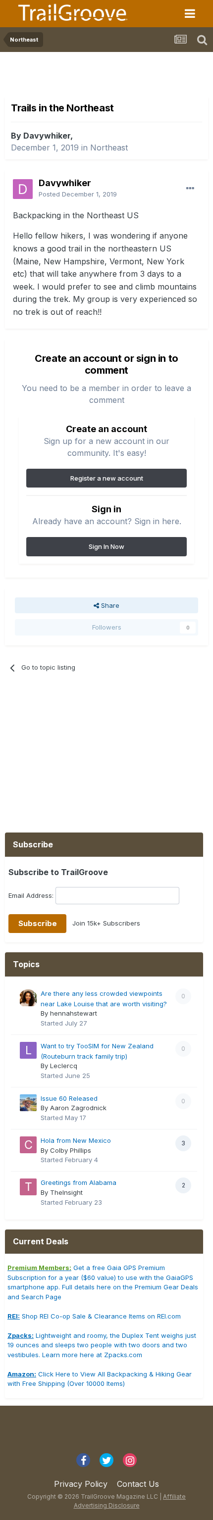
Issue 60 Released (69, 1098)
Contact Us (138, 1484)
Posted (78, 194)
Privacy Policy (80, 1484)
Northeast (109, 147)
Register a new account (106, 478)
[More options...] (190, 189)
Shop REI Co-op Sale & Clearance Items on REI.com (94, 1316)
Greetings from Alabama (78, 1182)
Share (109, 605)
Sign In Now (106, 546)
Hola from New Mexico (76, 1140)
